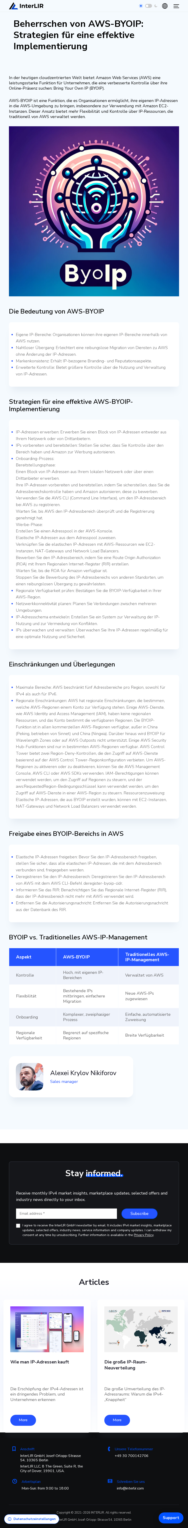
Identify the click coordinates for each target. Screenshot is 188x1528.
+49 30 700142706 (132, 1456)
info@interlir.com (130, 1488)
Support (171, 1517)
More (23, 1420)
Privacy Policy (143, 1235)
